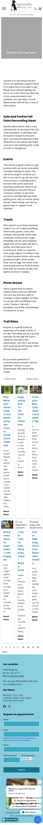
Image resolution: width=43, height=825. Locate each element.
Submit (21, 769)
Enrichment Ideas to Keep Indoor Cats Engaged (7, 545)
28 (38, 647)
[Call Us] (35, 8)
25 (23, 647)
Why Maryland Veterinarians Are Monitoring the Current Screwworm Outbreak (7, 421)
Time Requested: (28, 755)
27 (33, 647)
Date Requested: (10, 755)
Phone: (6, 745)
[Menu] (4, 8)
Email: (6, 730)
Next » (5, 652)
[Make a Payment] (40, 8)
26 (28, 647)
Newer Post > (33, 378)
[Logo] (21, 11)
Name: (6, 719)
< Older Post (9, 378)
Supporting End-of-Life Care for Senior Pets (21, 410)
